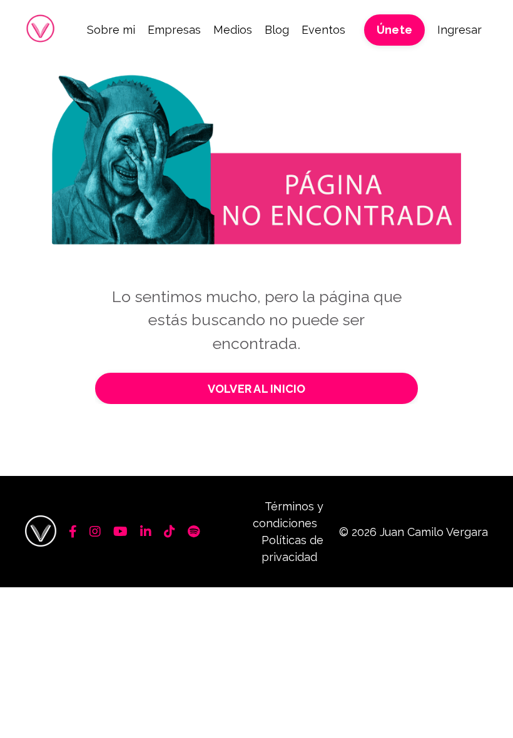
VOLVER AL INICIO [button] (257, 388)
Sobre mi (111, 29)
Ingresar (459, 29)
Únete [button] (394, 29)
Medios (232, 29)
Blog (277, 29)
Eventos (323, 29)
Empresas (174, 29)
